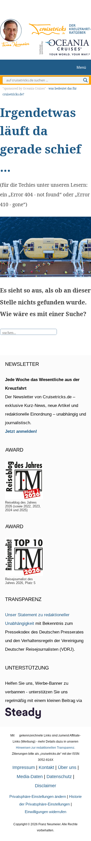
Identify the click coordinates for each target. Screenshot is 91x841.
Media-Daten (30, 776)
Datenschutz (59, 776)
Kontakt (46, 767)
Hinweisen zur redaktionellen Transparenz (45, 747)
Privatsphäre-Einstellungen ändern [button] (37, 796)
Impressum (23, 767)
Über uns (67, 767)
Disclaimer (45, 785)
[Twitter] (32, 11)
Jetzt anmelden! (21, 431)
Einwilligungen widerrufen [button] (45, 812)
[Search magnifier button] (85, 80)
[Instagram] (40, 11)
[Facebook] (56, 11)
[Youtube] (48, 11)
